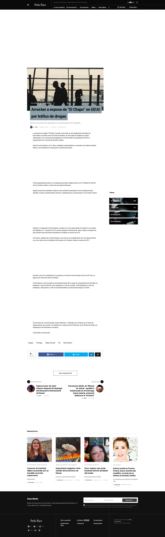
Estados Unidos (46, 103)
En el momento (35, 103)
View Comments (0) (65, 373)
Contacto (80, 523)
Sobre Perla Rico (65, 524)
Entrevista (96, 464)
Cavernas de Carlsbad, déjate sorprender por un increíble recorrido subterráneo (38, 472)
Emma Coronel (50, 343)
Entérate (82, 520)
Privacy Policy (127, 523)
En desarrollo (64, 464)
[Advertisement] (82, 23)
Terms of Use (118, 523)
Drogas (30, 343)
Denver (58, 464)
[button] (28, 5)
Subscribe (128, 500)
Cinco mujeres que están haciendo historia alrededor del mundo (96, 471)
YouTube (122, 7)
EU (59, 343)
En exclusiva (98, 520)
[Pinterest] (39, 530)
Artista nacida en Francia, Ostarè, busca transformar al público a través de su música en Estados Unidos (124, 472)
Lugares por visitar (41, 464)
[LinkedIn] (35, 530)
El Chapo (39, 343)
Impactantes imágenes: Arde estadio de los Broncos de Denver (68, 471)
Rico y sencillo (65, 520)
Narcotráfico (67, 343)
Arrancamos (98, 523)
